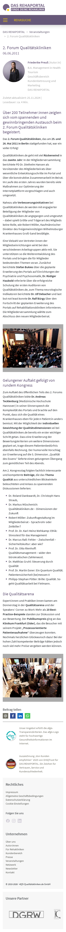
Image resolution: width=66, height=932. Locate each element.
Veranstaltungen (39, 32)
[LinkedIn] (19, 821)
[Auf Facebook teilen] (13, 716)
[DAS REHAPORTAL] (24, 7)
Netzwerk (11, 864)
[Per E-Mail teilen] (5, 716)
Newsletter (12, 868)
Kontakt (10, 872)
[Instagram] (14, 821)
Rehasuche (24, 20)
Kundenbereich (14, 853)
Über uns (11, 841)
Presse (9, 857)
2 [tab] (24, 363)
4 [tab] (34, 363)
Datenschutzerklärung (18, 799)
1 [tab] (20, 363)
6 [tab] (44, 363)
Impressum (12, 792)
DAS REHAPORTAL (14, 32)
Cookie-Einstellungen (17, 803)
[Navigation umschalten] (6, 20)
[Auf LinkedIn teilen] (20, 716)
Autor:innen (12, 845)
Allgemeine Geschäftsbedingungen (24, 796)
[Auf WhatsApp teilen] (27, 716)
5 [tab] (39, 363)
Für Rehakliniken (15, 849)
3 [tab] (29, 363)
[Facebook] (8, 821)
